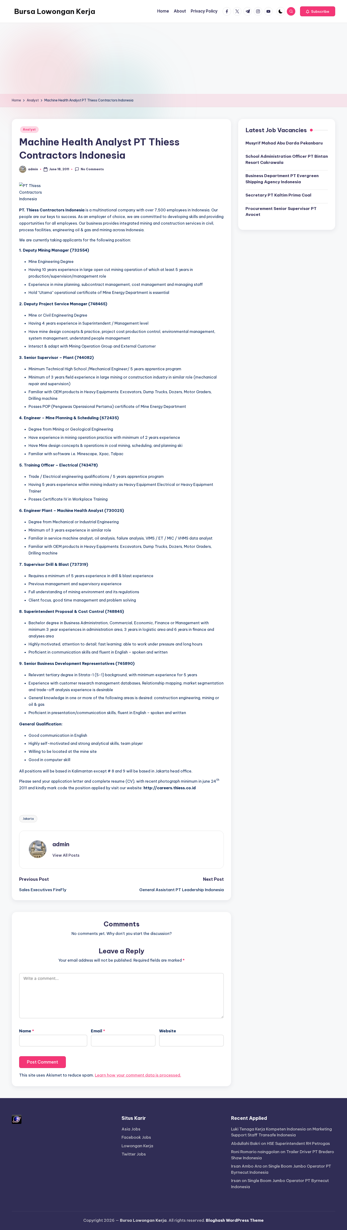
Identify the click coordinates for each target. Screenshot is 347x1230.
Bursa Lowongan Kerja (54, 11)
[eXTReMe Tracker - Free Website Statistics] (16, 1118)
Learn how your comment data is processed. (138, 1075)
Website (167, 1031)
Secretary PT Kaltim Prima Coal (278, 195)
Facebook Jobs (136, 1137)
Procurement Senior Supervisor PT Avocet (281, 211)
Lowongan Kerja (137, 1145)
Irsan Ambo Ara (246, 1166)
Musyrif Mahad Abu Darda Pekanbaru (284, 142)
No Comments (92, 169)
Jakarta (28, 818)
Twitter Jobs (134, 1154)
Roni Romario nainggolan (255, 1151)
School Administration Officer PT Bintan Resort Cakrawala (286, 159)
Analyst (29, 129)
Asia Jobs (131, 1129)
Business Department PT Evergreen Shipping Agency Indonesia (282, 178)
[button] (317, 11)
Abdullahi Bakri (245, 1143)
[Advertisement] (173, 58)
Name (26, 1031)
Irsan (236, 1180)
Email (98, 1031)
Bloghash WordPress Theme (235, 1220)
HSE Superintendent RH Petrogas (298, 1143)
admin (60, 844)
